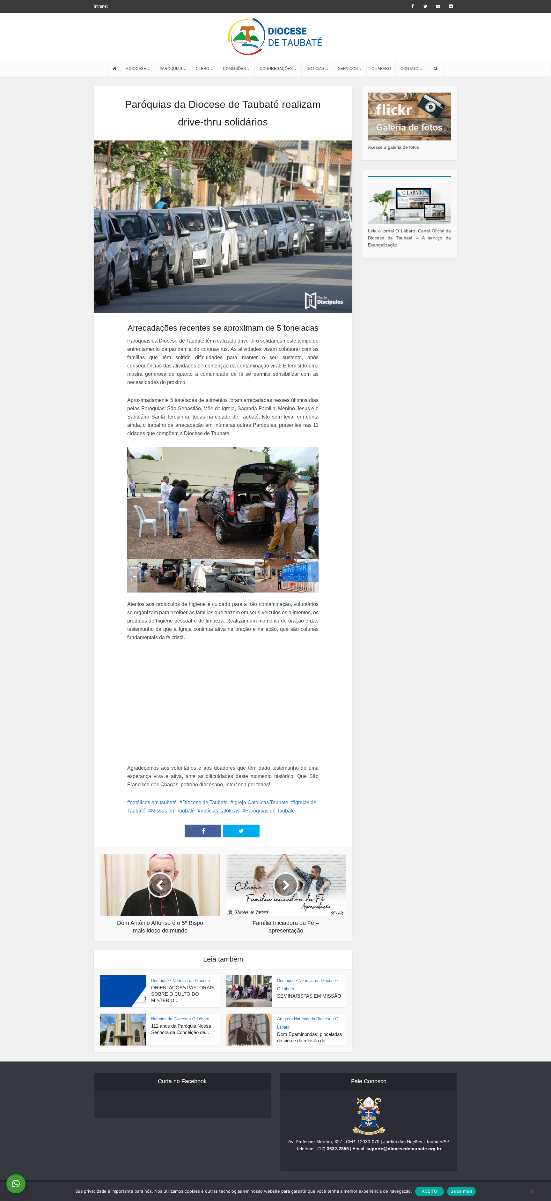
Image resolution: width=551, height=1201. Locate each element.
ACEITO (429, 1191)
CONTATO (409, 68)
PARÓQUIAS (171, 68)
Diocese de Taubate (205, 802)
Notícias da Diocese (191, 980)
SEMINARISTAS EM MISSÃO (309, 996)
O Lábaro (285, 988)
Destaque (160, 980)
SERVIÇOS (348, 68)
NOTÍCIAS (315, 68)
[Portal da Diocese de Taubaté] (275, 37)
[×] (16, 1183)
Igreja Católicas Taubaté (260, 802)
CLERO (202, 68)
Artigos (283, 1018)
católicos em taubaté (153, 802)
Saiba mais (461, 1191)
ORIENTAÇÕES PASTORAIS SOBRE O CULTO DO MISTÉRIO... (182, 994)
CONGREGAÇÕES (276, 68)
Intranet (101, 6)
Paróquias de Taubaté (270, 810)
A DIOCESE (136, 68)
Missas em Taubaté (173, 810)
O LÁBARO (381, 68)
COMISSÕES (234, 68)
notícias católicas (220, 810)
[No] (532, 1191)
